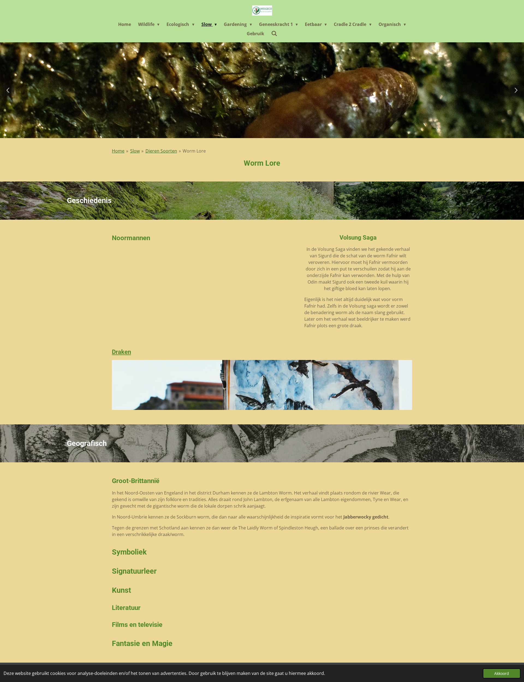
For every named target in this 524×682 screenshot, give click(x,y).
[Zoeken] (274, 33)
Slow (135, 151)
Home (118, 151)
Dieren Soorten (161, 151)
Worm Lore (194, 151)
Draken (121, 352)
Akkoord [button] (501, 673)
